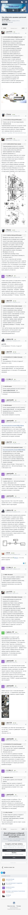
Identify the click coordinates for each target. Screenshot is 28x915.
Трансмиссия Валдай (7, 22)
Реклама (19, 906)
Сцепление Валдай (10, 879)
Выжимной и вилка (10, 887)
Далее (23, 28)
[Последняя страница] (26, 28)
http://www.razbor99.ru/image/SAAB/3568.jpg (13, 425)
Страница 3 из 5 (14, 28)
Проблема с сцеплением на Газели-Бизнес (15, 891)
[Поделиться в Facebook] (4, 873)
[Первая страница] (2, 28)
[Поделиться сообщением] (25, 33)
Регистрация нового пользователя (14, 850)
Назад (4, 28)
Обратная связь (11, 906)
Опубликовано (12, 33)
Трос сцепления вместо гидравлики (14, 883)
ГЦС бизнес (8, 895)
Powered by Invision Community (14, 909)
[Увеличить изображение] (14, 95)
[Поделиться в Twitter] (2, 873)
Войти (14, 857)
